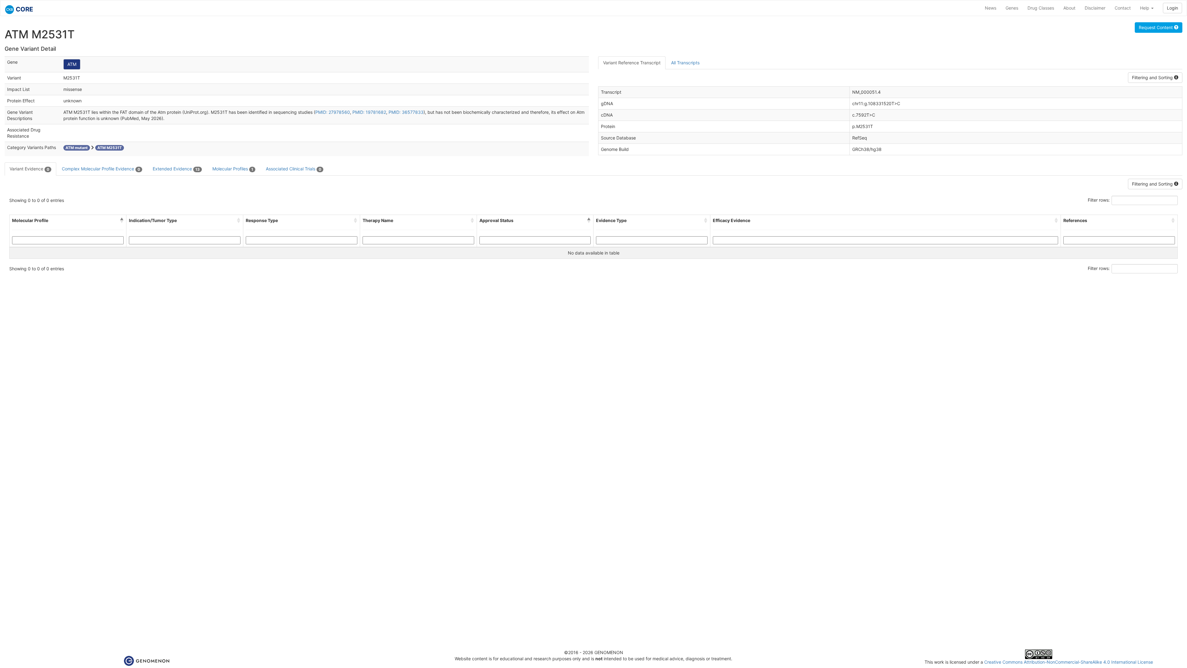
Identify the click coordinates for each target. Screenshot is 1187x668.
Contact (1123, 8)
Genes (1012, 8)
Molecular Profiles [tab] (232, 168)
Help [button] (1145, 8)
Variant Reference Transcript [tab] (632, 62)
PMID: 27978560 (332, 112)
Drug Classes (1040, 8)
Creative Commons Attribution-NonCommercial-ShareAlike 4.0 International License (1068, 662)
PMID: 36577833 (406, 112)
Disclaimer (1095, 8)
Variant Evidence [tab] (29, 168)
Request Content (1156, 27)
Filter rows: (1099, 200)
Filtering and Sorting (1153, 77)
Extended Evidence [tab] (176, 168)
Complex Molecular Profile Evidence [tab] (101, 168)
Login (1172, 8)
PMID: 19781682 (369, 112)
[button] (122, 220)
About (1069, 8)
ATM (71, 64)
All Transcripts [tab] (685, 62)
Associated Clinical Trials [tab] (293, 168)
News (990, 8)
